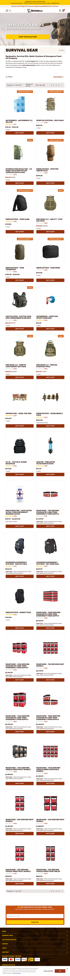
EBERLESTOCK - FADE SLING (17, 219)
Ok (60, 971)
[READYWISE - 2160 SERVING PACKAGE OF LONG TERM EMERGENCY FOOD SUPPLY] (20, 648)
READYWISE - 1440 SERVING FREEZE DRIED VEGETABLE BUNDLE (48, 769)
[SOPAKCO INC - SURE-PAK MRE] (20, 397)
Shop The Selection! (28, 37)
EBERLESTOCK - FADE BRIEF (48, 268)
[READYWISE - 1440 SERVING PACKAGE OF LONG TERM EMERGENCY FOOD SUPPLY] (20, 700)
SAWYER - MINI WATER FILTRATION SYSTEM (45, 463)
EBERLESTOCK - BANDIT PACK (18, 612)
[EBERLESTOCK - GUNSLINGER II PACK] (50, 397)
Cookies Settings (48, 971)
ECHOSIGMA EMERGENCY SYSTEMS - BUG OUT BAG (16, 563)
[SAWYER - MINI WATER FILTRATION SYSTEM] (50, 446)
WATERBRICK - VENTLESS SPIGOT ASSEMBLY (47, 317)
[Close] (67, 969)
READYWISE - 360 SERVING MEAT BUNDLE (20, 820)
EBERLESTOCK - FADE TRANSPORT (15, 268)
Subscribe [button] (35, 922)
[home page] (35, 11)
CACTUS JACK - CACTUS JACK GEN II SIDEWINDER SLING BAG (18, 317)
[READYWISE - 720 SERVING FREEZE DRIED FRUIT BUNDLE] (20, 853)
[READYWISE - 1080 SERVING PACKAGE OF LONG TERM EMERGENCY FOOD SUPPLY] (50, 700)
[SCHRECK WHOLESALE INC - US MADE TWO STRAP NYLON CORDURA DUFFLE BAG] (20, 153)
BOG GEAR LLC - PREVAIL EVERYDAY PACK (46, 365)
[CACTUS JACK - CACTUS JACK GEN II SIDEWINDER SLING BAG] (20, 300)
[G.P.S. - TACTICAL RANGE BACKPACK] (20, 446)
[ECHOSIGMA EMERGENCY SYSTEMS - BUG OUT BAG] (20, 546)
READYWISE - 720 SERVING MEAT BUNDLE (50, 665)
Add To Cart (19, 133)
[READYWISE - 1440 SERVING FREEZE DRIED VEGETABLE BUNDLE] (50, 751)
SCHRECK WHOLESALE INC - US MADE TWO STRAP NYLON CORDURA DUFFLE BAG (19, 170)
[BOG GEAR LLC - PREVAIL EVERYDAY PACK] (50, 349)
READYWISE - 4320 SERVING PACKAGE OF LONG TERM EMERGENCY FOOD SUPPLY (48, 614)
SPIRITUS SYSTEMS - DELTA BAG (50, 120)
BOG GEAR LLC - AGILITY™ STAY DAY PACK (49, 220)
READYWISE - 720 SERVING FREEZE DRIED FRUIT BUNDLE (18, 870)
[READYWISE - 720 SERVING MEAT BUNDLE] (50, 648)
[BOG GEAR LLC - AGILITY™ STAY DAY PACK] (50, 203)
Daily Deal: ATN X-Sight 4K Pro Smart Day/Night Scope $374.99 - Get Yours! (35, 6)
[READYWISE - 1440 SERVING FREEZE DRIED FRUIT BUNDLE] (20, 751)
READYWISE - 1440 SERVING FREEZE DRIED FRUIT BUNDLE (18, 768)
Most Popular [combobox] (57, 77)
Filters (10, 77)
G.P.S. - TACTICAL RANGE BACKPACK (16, 463)
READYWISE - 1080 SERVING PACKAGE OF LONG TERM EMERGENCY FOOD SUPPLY (48, 717)
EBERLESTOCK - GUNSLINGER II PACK (49, 414)
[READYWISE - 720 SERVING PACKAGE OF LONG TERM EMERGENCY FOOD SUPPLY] (50, 494)
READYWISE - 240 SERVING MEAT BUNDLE (50, 820)
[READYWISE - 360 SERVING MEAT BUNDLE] (20, 803)
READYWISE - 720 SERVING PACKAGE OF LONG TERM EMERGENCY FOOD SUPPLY (47, 512)
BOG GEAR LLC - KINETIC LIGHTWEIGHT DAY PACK (16, 365)
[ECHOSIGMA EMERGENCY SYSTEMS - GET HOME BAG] (50, 546)
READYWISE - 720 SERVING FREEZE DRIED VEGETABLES (48, 870)
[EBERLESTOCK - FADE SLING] (20, 203)
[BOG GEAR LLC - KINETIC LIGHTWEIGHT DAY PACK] (20, 349)
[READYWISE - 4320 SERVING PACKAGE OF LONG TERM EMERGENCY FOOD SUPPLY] (50, 596)
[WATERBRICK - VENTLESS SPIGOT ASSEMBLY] (50, 300)
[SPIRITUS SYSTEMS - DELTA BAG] (50, 104)
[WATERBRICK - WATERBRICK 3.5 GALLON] (20, 104)
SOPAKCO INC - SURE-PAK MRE (19, 413)
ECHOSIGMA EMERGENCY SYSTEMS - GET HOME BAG (47, 563)
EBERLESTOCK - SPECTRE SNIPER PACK (47, 170)
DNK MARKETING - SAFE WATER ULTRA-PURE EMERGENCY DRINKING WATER (19, 512)
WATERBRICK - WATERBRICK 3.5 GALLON (19, 121)
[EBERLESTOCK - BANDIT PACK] (20, 596)
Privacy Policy (17, 973)
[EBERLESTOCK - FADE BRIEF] (50, 251)
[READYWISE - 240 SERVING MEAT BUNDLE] (50, 803)
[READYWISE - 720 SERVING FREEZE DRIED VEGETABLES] (50, 853)
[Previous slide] (3, 29)
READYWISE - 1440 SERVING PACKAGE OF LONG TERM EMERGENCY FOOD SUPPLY (17, 717)
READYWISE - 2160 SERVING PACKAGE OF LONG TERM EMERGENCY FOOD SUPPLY (17, 665)
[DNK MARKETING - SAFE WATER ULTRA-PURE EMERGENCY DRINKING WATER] (20, 494)
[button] (7, 10)
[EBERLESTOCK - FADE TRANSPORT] (20, 251)
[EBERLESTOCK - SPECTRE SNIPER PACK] (50, 153)
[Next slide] (67, 29)
